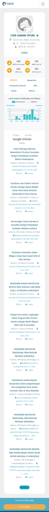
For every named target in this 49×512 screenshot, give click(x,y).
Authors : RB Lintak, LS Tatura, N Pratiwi (24, 232)
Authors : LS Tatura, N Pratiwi (22, 263)
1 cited (30, 304)
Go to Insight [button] (25, 507)
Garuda (28, 135)
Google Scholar (22, 139)
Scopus (16, 135)
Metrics (32, 91)
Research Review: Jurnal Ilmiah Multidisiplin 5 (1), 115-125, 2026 (24, 168)
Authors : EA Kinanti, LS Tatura (22, 294)
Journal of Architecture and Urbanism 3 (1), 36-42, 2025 (24, 299)
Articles (13, 80)
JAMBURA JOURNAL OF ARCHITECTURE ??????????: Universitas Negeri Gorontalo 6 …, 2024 (24, 432)
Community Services (17, 85)
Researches (31, 80)
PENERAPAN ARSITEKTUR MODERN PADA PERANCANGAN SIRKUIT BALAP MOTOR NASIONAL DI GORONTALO (24, 452)
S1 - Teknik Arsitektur (26, 43)
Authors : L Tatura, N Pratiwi (22, 329)
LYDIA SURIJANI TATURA (22, 35)
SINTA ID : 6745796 (25, 46)
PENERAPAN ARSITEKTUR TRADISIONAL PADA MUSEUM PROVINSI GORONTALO (24, 352)
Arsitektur (24, 53)
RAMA (22, 143)
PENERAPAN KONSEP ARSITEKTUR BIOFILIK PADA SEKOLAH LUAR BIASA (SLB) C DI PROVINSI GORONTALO (24, 287)
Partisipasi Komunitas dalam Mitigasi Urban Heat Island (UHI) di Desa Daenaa (24, 256)
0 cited (30, 173)
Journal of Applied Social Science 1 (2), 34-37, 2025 (24, 268)
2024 (20, 370)
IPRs (35, 85)
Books (13, 91)
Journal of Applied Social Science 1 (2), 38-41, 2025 (24, 334)
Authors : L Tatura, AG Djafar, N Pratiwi (24, 394)
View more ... (24, 487)
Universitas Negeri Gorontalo (26, 39)
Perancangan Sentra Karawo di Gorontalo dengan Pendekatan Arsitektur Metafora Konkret (24, 225)
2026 (20, 173)
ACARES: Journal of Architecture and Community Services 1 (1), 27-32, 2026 (24, 204)
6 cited (30, 405)
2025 (20, 242)
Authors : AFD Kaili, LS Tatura (21, 163)
